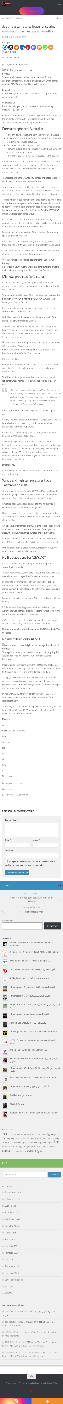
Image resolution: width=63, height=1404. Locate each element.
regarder (19, 1151)
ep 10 (34, 1138)
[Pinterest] (27, 47)
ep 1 (55, 1134)
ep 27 (41, 1143)
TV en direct (10, 1286)
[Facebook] (5, 47)
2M (4, 1134)
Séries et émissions (14, 1279)
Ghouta (17, 1147)
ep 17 (11, 1143)
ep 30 (50, 1143)
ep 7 (22, 1138)
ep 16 (7, 1143)
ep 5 (14, 1138)
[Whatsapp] (45, 47)
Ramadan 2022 (12, 1246)
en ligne (48, 1134)
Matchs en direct (12, 1219)
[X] (10, 47)
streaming (30, 1150)
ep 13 (50, 1138)
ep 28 (46, 1143)
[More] (50, 47)
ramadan (8, 1150)
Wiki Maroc (10, 1293)
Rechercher (7, 920)
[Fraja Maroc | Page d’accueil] (8, 3)
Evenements (11, 1206)
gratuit (23, 1146)
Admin (9, 37)
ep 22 (33, 1143)
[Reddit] (16, 47)
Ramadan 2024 (12, 1259)
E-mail (36, 840)
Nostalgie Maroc (12, 1226)
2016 (16, 1134)
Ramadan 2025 (12, 1266)
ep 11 (39, 1138)
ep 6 (18, 1138)
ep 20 (24, 1143)
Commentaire (11, 820)
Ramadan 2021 (12, 1239)
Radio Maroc (10, 1232)
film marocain (8, 1146)
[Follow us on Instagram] (59, 885)
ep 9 (30, 1138)
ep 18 (16, 1143)
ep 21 (28, 1143)
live (38, 1146)
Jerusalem (31, 1147)
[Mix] (39, 47)
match (52, 1147)
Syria (42, 1151)
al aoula (23, 1134)
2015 (10, 1134)
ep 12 (45, 1138)
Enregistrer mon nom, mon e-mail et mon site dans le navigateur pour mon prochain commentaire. (30, 863)
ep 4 (10, 1138)
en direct (37, 1134)
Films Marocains (12, 1212)
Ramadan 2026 (12, 1273)
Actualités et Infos (12, 18)
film (56, 1141)
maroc (45, 1146)
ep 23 (37, 1143)
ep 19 (20, 1143)
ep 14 (55, 1138)
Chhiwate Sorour (12, 1199)
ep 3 (6, 1138)
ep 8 (26, 1138)
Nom (8, 840)
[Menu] (59, 3)
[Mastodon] (33, 47)
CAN (29, 1135)
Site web (9, 850)
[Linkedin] (22, 47)
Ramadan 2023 (12, 1253)
